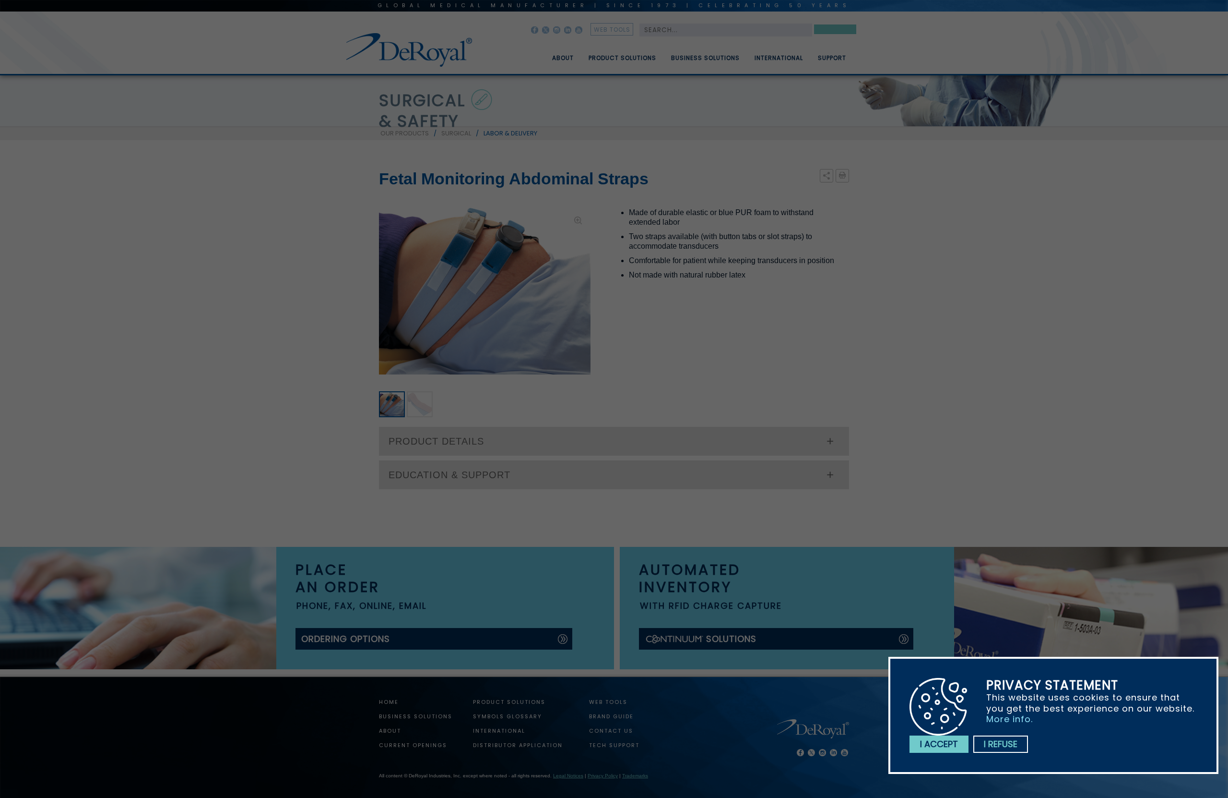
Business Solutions (705, 58)
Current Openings (413, 745)
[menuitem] (556, 54)
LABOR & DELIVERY (510, 133)
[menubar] (692, 54)
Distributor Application (518, 745)
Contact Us (611, 731)
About (563, 58)
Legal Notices (568, 775)
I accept (939, 744)
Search (835, 31)
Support (832, 58)
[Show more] (826, 176)
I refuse (1000, 744)
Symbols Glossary (507, 716)
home (389, 702)
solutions (731, 639)
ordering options (345, 639)
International (779, 58)
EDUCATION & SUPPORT (449, 475)
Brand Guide (611, 716)
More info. (1009, 719)
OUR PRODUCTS (404, 133)
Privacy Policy (603, 775)
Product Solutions (622, 58)
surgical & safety (422, 111)
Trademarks (635, 775)
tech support (614, 745)
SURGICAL (456, 133)
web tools (612, 29)
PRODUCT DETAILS (436, 441)
